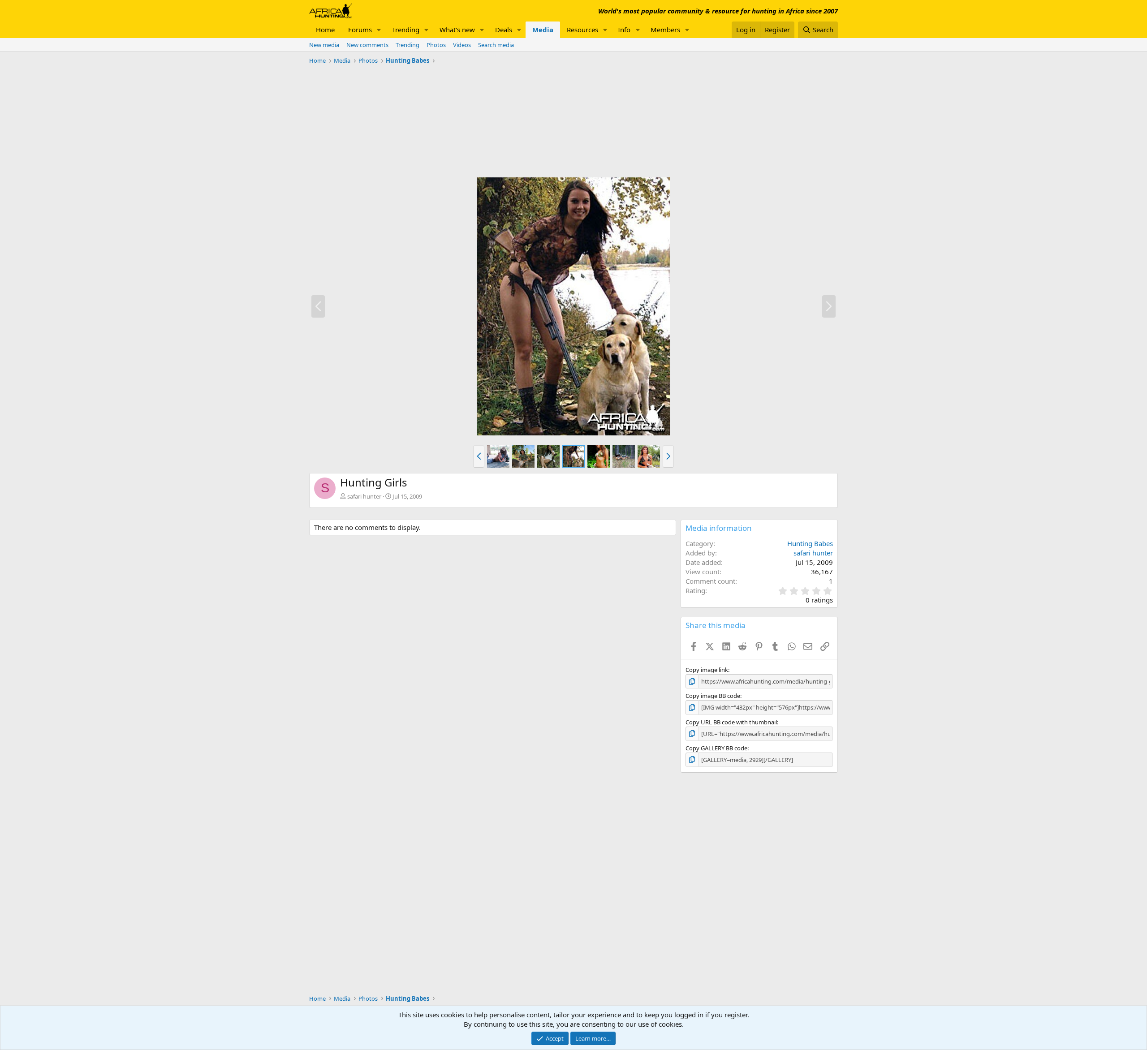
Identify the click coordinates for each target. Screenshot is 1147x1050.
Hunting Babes (810, 543)
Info (624, 29)
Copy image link (707, 670)
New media (324, 45)
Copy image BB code (713, 696)
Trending (405, 29)
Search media (496, 45)
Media (542, 29)
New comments (367, 45)
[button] (379, 30)
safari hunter (364, 496)
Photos (436, 45)
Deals (503, 29)
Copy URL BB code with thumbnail (731, 722)
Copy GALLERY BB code (716, 748)
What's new (457, 29)
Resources (582, 29)
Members (665, 29)
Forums (360, 29)
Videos (462, 45)
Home (325, 29)
